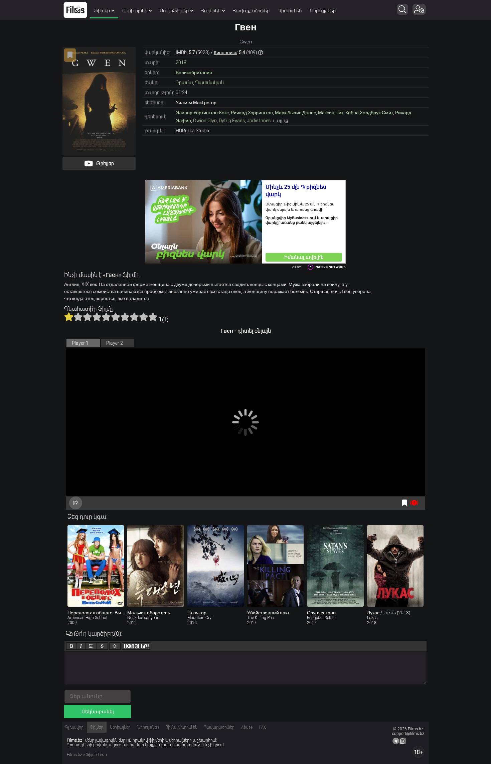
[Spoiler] (136, 646)
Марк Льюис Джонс (295, 112)
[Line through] (102, 646)
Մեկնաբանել (97, 711)
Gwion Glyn (205, 120)
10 (153, 316)
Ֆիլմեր (102, 11)
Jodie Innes (259, 120)
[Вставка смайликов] (115, 646)
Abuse (247, 727)
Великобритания (194, 72)
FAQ (263, 727)
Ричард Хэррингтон (252, 112)
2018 (181, 62)
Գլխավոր (74, 727)
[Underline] (91, 646)
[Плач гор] (215, 566)
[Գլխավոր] (75, 10)
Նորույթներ (323, 11)
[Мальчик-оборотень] (155, 566)
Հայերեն (210, 11)
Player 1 (80, 343)
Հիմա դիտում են (181, 727)
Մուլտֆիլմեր (174, 11)
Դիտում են (290, 11)
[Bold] (71, 646)
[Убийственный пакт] (275, 566)
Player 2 (114, 343)
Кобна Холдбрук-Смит (369, 112)
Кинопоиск (225, 52)
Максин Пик (330, 112)
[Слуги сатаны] (335, 566)
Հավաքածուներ (251, 11)
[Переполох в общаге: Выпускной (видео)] (95, 566)
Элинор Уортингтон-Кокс (202, 112)
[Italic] (81, 646)
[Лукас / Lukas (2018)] (395, 566)
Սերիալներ (134, 11)
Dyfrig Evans (232, 120)
